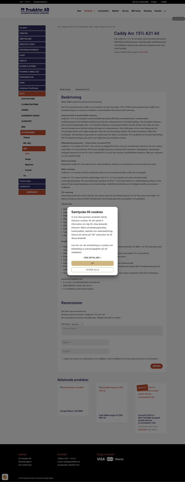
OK (92, 263)
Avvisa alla (92, 269)
